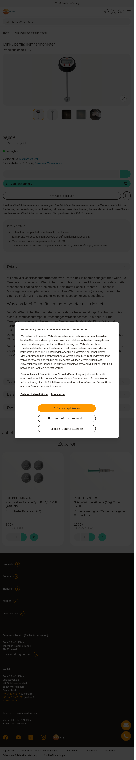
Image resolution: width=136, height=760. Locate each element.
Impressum (58, 394)
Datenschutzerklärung (34, 394)
